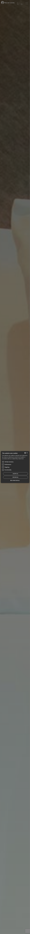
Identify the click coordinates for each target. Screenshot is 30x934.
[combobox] (25, 453)
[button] (15, 480)
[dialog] (15, 467)
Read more (21, 458)
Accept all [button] (15, 473)
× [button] (26, 452)
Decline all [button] (15, 477)
